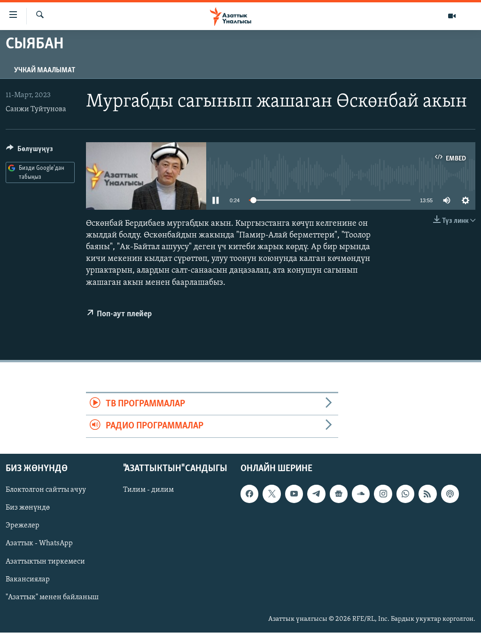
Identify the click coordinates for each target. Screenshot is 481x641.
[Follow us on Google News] (339, 494)
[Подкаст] (450, 494)
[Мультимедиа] (452, 16)
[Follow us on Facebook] (249, 494)
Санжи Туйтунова (36, 109)
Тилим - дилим (148, 490)
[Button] (29, 151)
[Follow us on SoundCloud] (361, 494)
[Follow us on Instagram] (383, 494)
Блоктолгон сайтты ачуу (46, 490)
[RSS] (427, 494)
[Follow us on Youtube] (294, 494)
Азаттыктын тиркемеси (45, 561)
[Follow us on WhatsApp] (405, 494)
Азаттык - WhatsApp (39, 543)
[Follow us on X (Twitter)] (271, 494)
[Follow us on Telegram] (316, 494)
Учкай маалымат (44, 70)
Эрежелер (22, 525)
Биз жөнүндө (28, 507)
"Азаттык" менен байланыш (52, 597)
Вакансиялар (28, 579)
